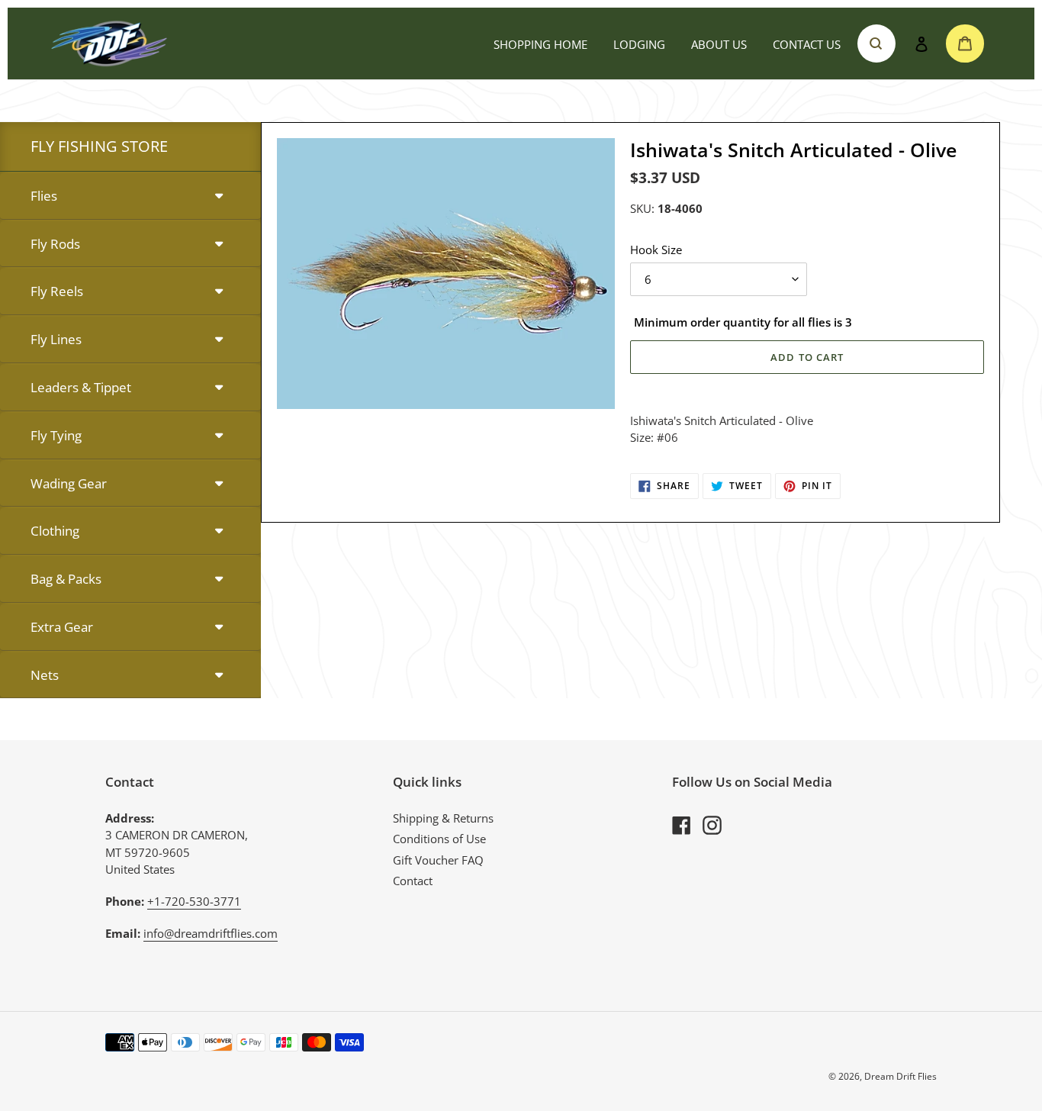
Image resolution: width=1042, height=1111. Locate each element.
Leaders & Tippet (81, 387)
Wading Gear (69, 483)
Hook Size (656, 249)
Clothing (55, 530)
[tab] (130, 196)
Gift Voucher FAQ (438, 860)
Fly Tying (56, 435)
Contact (413, 880)
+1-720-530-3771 (194, 901)
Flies (44, 195)
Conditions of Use (439, 838)
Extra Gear (62, 627)
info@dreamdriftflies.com (210, 933)
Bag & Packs (66, 579)
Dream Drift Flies (900, 1076)
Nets (45, 675)
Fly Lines (56, 339)
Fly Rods (55, 244)
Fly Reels (57, 291)
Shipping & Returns (443, 818)
